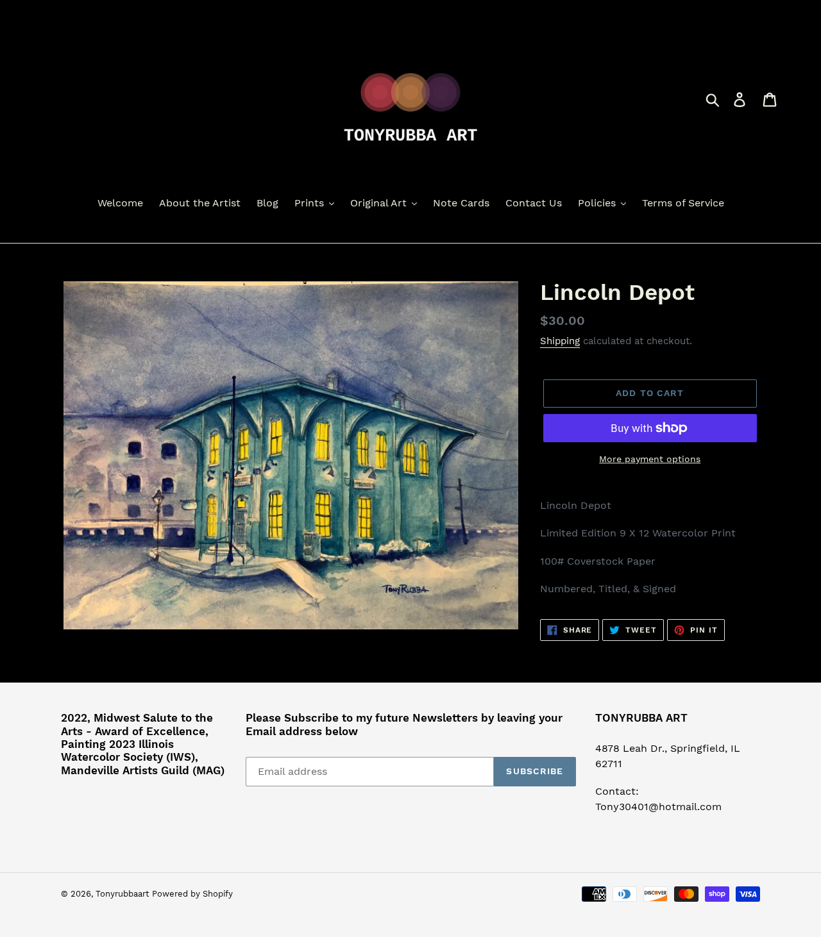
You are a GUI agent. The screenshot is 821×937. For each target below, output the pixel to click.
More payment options (649, 459)
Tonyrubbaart (122, 894)
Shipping (560, 341)
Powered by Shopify (192, 894)
